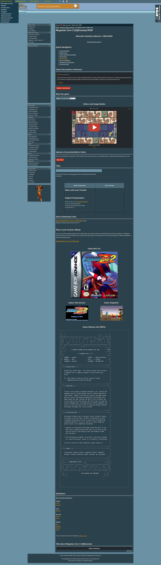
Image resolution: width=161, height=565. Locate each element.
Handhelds (4, 9)
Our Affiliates (31, 174)
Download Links (64, 58)
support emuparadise (82, 201)
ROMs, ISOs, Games (6, 1)
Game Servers (32, 119)
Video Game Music (33, 38)
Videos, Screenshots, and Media (68, 54)
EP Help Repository (33, 164)
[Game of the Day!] (158, 13)
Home (61, 555)
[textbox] (58, 6)
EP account (73, 174)
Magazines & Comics (33, 159)
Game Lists (31, 42)
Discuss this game (64, 64)
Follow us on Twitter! (33, 115)
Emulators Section (33, 36)
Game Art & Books (33, 157)
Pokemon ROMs (32, 132)
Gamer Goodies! (34, 1)
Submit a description (63, 88)
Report (94, 146)
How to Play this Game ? (94, 42)
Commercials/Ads (33, 151)
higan (57, 524)
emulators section (83, 535)
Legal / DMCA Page (94, 558)
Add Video (60, 160)
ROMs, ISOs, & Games (34, 34)
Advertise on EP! (32, 170)
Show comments (94, 548)
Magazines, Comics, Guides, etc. (36, 40)
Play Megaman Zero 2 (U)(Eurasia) (67, 241)
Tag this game (63, 56)
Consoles (3, 5)
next (129, 108)
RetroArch (58, 505)
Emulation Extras (5, 20)
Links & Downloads (33, 111)
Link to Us (31, 176)
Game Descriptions (64, 51)
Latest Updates (32, 30)
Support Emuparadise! (34, 163)
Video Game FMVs (33, 149)
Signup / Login (32, 26)
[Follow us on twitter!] (63, 1)
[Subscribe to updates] (67, 1)
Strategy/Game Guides (34, 155)
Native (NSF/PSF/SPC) (34, 140)
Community (47, 1)
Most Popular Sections (7, 3)
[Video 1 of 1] (94, 127)
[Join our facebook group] (59, 1)
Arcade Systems (5, 7)
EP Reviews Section (33, 122)
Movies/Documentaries (34, 145)
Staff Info (31, 178)
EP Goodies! (31, 182)
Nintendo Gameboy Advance (67, 27)
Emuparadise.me (79, 560)
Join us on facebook (33, 113)
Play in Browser (5, 22)
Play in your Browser (65, 60)
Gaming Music (90, 555)
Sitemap (66, 555)
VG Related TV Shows (34, 147)
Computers (4, 11)
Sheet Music (31, 142)
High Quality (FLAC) (33, 138)
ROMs (57, 27)
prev (58, 108)
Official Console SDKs (7, 18)
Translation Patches (6, 14)
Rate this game (63, 53)
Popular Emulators (20, 1)
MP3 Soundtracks (33, 136)
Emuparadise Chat (33, 109)
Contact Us (31, 180)
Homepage (31, 28)
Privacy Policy (32, 172)
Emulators (83, 555)
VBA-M (57, 518)
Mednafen (58, 510)
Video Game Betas (6, 16)
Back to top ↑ (130, 550)
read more (60, 82)
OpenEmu (58, 516)
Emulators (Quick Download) (67, 62)
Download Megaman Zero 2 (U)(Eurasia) (69, 220)
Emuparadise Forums (33, 107)
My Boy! (58, 503)
